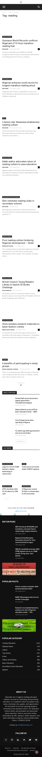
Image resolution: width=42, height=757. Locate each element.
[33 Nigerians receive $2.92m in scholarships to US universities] (31, 481)
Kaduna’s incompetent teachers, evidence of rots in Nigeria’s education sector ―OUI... (27, 610)
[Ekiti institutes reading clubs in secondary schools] (21, 189)
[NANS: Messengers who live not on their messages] (7, 600)
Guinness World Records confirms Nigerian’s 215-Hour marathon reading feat (20, 43)
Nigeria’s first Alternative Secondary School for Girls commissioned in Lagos (25, 540)
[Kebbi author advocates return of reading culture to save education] (21, 149)
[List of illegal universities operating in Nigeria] (7, 423)
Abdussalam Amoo (8, 329)
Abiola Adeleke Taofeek (10, 369)
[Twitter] (30, 740)
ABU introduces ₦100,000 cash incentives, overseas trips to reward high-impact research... (26, 529)
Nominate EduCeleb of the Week (17, 750)
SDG (4, 118)
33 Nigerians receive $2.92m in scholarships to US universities (30, 491)
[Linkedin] (18, 740)
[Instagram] (12, 740)
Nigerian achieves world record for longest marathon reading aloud (20, 84)
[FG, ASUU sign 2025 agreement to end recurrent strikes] (7, 433)
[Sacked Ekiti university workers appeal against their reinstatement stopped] (7, 401)
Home (4, 12)
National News (7, 37)
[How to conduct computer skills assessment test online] (7, 589)
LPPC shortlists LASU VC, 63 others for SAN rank (10, 491)
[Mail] (24, 740)
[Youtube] (36, 740)
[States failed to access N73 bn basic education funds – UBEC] (7, 412)
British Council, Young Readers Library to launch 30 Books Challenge (18, 285)
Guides (5, 359)
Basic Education (7, 320)
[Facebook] (6, 740)
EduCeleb (5, 49)
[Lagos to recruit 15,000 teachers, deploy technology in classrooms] (11, 459)
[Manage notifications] (37, 752)
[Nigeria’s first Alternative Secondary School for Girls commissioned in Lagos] (7, 540)
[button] (39, 7)
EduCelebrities (7, 79)
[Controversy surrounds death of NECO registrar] (31, 459)
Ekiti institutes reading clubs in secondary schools (18, 202)
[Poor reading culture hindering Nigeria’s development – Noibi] (21, 228)
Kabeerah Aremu (7, 246)
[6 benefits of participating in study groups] (21, 351)
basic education (7, 464)
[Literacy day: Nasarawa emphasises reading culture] (21, 110)
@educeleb (21, 511)
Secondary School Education (11, 197)
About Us (8, 748)
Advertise (16, 748)
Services (32, 750)
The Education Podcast (28, 748)
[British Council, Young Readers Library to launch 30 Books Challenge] (21, 270)
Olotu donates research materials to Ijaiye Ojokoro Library (20, 325)
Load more (20, 441)
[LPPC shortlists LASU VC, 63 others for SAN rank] (11, 481)
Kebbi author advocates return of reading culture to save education (19, 163)
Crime (24, 464)
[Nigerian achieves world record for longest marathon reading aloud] (21, 71)
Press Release (6, 290)
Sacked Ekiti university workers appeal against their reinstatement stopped (26, 400)
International (26, 486)
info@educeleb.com (25, 725)
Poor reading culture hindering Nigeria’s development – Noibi (18, 241)
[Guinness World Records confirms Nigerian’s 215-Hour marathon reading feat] (21, 28)
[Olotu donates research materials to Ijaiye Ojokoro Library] (21, 312)
